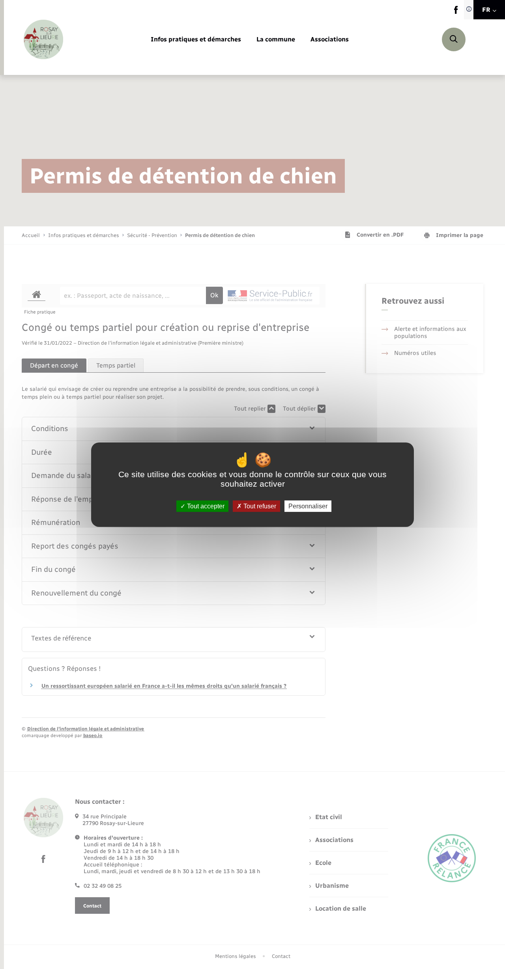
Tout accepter (204, 505)
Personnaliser (307, 505)
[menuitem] (196, 39)
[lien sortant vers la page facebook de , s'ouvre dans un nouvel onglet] (456, 12)
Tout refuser (259, 505)
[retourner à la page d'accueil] (43, 39)
